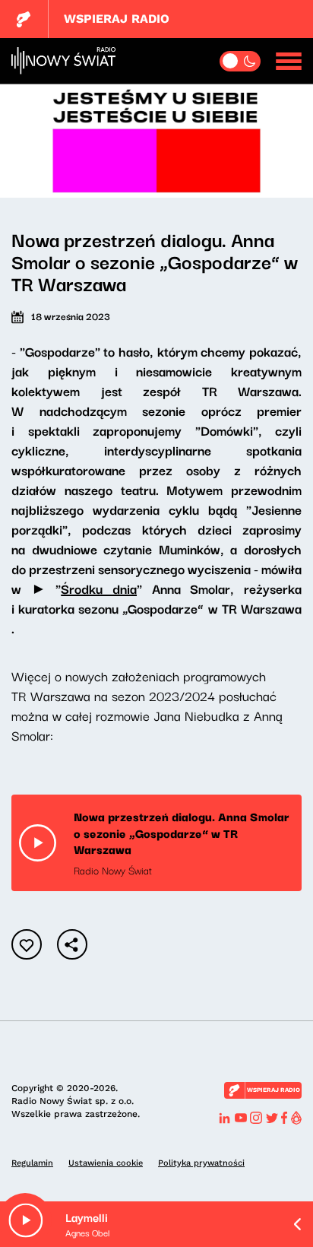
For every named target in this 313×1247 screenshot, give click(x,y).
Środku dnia (99, 588)
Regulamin (32, 1163)
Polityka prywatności (201, 1163)
